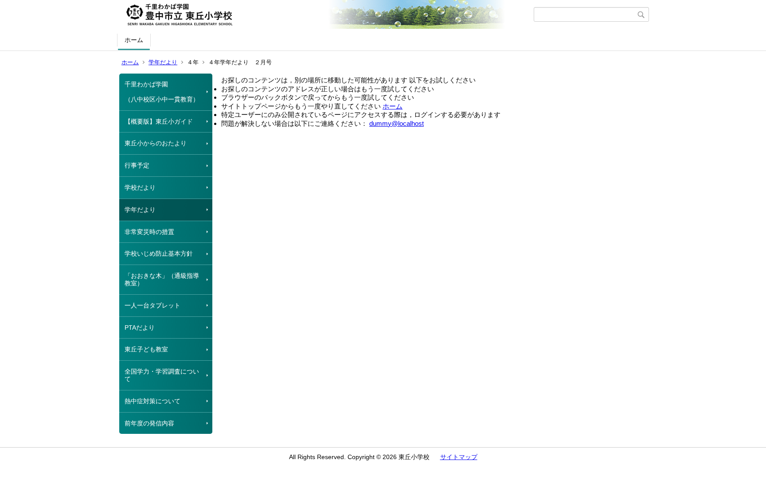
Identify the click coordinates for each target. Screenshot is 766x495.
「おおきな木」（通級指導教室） (162, 279)
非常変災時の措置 (149, 231)
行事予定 (137, 165)
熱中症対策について (152, 401)
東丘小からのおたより (156, 143)
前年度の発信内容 (149, 423)
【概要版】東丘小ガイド (159, 121)
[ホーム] (326, 14)
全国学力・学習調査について (162, 375)
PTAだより (140, 327)
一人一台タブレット (152, 305)
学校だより (140, 187)
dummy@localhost (396, 123)
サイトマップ (458, 456)
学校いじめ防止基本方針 (159, 253)
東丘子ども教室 (146, 349)
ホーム (134, 39)
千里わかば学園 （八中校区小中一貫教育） (162, 92)
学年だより (163, 62)
